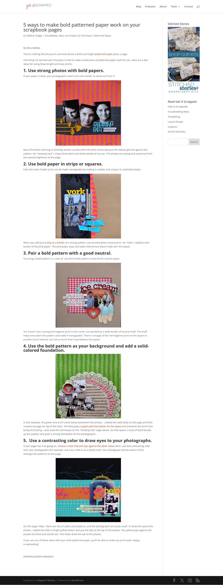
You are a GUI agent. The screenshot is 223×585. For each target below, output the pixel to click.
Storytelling (174, 116)
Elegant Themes (46, 580)
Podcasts (150, 6)
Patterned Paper (102, 35)
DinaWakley (51, 35)
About (163, 6)
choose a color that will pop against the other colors (86, 446)
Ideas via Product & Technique (75, 35)
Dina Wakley (33, 47)
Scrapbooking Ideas (178, 111)
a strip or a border (55, 242)
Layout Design (175, 121)
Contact (188, 6)
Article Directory (176, 131)
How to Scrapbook (177, 106)
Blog (138, 6)
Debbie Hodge (34, 35)
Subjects (172, 126)
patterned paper (104, 54)
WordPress (77, 580)
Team (174, 6)
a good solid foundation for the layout (101, 426)
